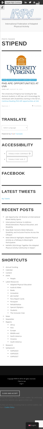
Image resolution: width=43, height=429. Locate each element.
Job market (11, 80)
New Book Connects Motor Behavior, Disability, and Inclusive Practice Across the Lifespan (22, 232)
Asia (12, 327)
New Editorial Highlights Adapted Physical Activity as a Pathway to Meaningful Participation (22, 240)
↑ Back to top (21, 381)
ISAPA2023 (14, 351)
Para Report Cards (17, 299)
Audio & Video (15, 287)
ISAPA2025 (14, 353)
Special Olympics (16, 307)
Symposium (10, 348)
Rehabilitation (15, 304)
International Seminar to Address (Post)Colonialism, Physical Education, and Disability (22, 224)
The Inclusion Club (17, 313)
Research (9, 345)
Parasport (14, 301)
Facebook (13, 173)
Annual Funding (12, 267)
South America (16, 342)
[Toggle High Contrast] (2, 2)
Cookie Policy (9, 407)
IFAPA (4, 80)
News (8, 316)
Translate (19, 134)
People (33, 80)
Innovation (14, 293)
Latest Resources (12, 282)
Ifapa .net (5, 89)
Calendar (9, 270)
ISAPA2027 (14, 356)
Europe (13, 330)
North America (23, 80)
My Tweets (6, 199)
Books (12, 290)
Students (13, 310)
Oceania (13, 339)
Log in (21, 383)
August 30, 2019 (16, 89)
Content (9, 273)
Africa (12, 325)
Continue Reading (20, 101)
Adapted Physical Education (21, 284)
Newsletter (10, 319)
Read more (5, 106)
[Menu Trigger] (38, 4)
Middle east (14, 333)
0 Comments (37, 106)
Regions (9, 322)
